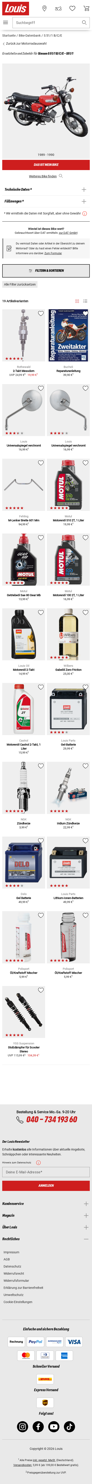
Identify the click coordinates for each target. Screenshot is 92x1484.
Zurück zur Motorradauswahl (25, 43)
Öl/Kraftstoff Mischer (23, 972)
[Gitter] (77, 300)
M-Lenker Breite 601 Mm (23, 520)
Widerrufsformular (16, 1280)
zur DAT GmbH (68, 232)
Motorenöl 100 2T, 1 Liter (68, 595)
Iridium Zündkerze (68, 823)
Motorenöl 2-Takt (23, 669)
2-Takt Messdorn (23, 371)
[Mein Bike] (58, 8)
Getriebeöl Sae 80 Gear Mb (24, 595)
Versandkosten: (22, 1465)
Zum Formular (53, 253)
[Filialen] (44, 8)
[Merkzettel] (72, 8)
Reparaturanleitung (68, 371)
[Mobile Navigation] (5, 22)
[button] (84, 22)
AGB (7, 1259)
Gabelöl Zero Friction (68, 669)
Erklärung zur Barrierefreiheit (23, 1288)
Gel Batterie (23, 898)
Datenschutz (12, 1266)
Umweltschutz (13, 1295)
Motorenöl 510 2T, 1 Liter (68, 520)
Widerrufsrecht (14, 1273)
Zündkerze (23, 823)
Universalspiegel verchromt (24, 445)
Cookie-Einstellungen (18, 1302)
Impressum (11, 1252)
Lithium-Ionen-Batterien (68, 898)
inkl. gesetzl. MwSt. (44, 1460)
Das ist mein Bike (46, 165)
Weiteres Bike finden (43, 176)
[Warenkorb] (86, 8)
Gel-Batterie (68, 744)
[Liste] (85, 301)
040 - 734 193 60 (51, 1119)
